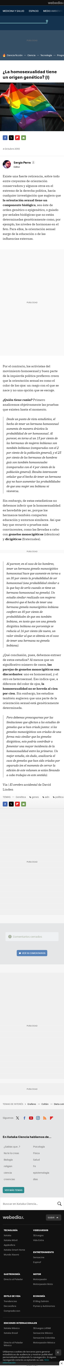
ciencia (8, 1172)
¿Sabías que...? (12, 1146)
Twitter (11, 137)
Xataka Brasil (11, 1332)
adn (47, 797)
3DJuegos (38, 1235)
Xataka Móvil (10, 1240)
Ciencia (31, 55)
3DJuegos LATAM (42, 1328)
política (59, 797)
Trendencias (10, 1301)
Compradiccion (12, 1310)
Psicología (39, 1146)
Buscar (59, 1204)
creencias (9, 1179)
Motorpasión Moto (43, 1284)
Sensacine (38, 1257)
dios (35, 1179)
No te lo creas (11, 1153)
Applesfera (9, 1244)
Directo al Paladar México (13, 1344)
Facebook (5, 137)
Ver (33, 953)
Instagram (38, 1117)
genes (35, 797)
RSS (44, 1117)
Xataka (7, 1235)
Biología (8, 1159)
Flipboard (17, 137)
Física (36, 1153)
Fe (34, 1166)
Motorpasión (40, 1279)
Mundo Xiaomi (11, 1254)
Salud (36, 1159)
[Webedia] (56, 3)
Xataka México (12, 1328)
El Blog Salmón (41, 1301)
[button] (24, 162)
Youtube (31, 1117)
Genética (21, 797)
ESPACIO (34, 11)
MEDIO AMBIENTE (53, 11)
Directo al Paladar (13, 1279)
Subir (51, 1217)
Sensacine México (43, 1332)
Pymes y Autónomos (44, 1306)
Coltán (45, 1104)
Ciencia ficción (15, 55)
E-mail (23, 137)
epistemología (41, 1172)
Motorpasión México (44, 1342)
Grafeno (32, 1104)
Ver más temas (13, 1190)
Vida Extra (38, 1240)
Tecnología (46, 55)
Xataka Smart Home (14, 1249)
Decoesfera (10, 1306)
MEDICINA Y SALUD (13, 11)
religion (8, 1166)
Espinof (37, 1262)
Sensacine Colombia (44, 1337)
